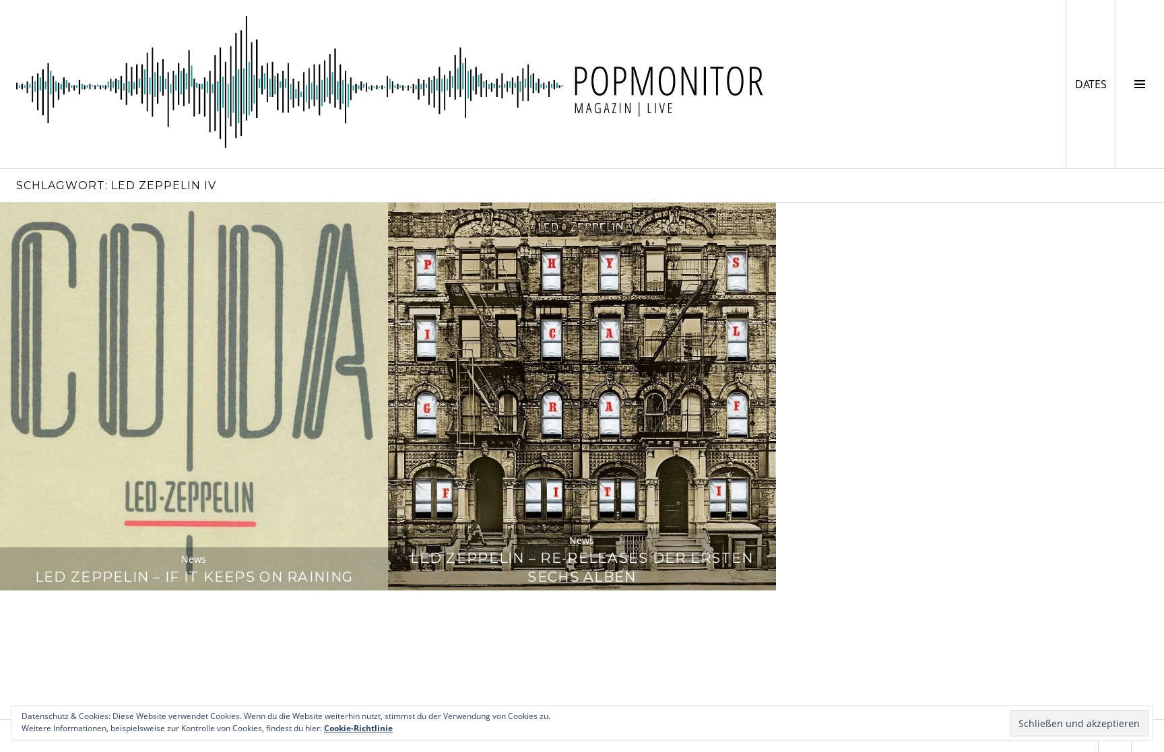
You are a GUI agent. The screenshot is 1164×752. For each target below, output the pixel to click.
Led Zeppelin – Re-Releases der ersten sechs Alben (581, 567)
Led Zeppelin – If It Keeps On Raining (194, 576)
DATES (1095, 84)
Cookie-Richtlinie (358, 728)
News (193, 559)
